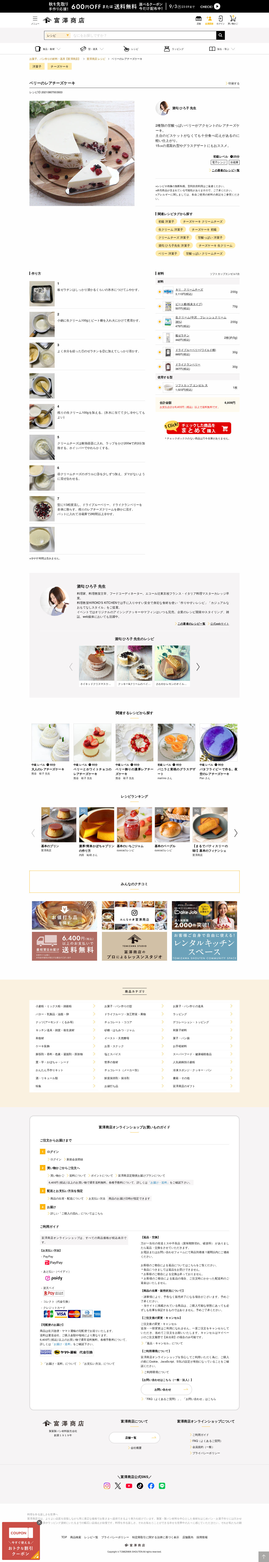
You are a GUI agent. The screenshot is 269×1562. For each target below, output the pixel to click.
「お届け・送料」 (159, 1182)
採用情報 (202, 1537)
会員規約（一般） (204, 1447)
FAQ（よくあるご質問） (208, 1441)
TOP (64, 1537)
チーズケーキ (60, 66)
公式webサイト (219, 624)
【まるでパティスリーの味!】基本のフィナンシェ (210, 848)
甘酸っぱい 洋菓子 (210, 237)
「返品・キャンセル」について (163, 1343)
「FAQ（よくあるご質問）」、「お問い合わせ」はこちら (180, 1399)
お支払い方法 (97, 1198)
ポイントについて (102, 1175)
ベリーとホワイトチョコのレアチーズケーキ (92, 771)
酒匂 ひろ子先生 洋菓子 (174, 245)
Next (198, 667)
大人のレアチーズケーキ (48, 769)
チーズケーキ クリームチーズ (203, 221)
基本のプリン (50, 846)
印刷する (234, 83)
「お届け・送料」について (59, 1363)
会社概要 (136, 1448)
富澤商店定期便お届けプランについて (141, 1175)
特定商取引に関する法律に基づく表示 (155, 1537)
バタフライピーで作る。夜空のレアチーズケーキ (218, 771)
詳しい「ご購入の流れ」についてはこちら (76, 1213)
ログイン (56, 1159)
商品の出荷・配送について (67, 1198)
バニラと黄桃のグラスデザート (176, 771)
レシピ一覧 (91, 1537)
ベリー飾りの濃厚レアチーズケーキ (134, 771)
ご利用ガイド (201, 1435)
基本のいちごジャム (130, 846)
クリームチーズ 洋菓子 (173, 237)
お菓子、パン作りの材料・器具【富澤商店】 (54, 58)
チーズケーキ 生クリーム (215, 245)
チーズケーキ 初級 (204, 229)
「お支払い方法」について (98, 1363)
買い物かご (57, 1175)
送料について (77, 1175)
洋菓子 (37, 66)
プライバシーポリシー (206, 1453)
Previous (71, 667)
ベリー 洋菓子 (167, 253)
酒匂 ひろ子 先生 (184, 108)
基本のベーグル (165, 846)
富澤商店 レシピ (96, 58)
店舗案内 (188, 1537)
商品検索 (75, 1537)
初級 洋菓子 (166, 221)
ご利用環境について (156, 1372)
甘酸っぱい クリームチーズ (204, 253)
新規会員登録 (75, 1159)
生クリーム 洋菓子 (170, 229)
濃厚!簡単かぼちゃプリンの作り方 (96, 848)
